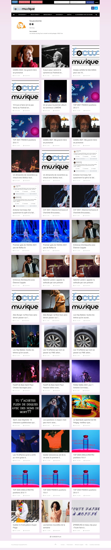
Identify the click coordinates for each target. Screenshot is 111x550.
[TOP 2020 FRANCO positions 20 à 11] (86, 476)
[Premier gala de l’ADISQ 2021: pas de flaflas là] (25, 231)
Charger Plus (56, 536)
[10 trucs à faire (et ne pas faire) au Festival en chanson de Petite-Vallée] (25, 91)
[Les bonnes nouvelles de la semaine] (55, 511)
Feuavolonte (27, 75)
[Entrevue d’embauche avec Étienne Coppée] (86, 231)
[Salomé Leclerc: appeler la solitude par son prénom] (55, 266)
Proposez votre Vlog (37, 2)
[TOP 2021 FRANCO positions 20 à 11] (86, 91)
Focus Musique (14, 544)
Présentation (70, 544)
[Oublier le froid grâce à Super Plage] (25, 511)
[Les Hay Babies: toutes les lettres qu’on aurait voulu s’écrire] (86, 301)
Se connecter (90, 2)
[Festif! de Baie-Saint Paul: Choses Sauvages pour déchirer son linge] (25, 371)
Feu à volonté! (33, 31)
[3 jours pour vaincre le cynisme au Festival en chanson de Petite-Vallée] (55, 56)
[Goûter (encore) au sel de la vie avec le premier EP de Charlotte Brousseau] (55, 441)
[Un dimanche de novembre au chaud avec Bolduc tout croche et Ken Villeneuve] (25, 161)
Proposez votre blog (24, 2)
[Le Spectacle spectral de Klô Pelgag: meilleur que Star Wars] (86, 406)
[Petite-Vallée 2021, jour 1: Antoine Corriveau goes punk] (86, 371)
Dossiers (59, 14)
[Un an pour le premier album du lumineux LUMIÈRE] (55, 91)
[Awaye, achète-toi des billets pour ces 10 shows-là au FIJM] (86, 56)
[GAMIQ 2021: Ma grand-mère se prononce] (55, 126)
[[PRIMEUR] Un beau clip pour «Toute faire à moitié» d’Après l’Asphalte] (86, 511)
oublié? (97, 2)
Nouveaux (22, 14)
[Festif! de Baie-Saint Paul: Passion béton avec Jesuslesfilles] (55, 371)
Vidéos (69, 14)
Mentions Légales (79, 544)
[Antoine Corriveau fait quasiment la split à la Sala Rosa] (86, 161)
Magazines (47, 14)
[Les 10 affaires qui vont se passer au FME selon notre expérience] (55, 336)
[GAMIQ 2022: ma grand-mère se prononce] (25, 56)
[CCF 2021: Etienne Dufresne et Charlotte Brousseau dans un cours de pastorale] (55, 196)
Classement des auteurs (84, 14)
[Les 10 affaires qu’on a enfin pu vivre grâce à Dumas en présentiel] (25, 441)
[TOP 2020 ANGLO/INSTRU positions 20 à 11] (25, 476)
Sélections (35, 14)
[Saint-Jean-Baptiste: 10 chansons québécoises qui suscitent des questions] (25, 406)
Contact (63, 544)
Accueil (15, 2)
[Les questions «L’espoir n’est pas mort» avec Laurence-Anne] (55, 406)
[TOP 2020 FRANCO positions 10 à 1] (55, 476)
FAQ (86, 544)
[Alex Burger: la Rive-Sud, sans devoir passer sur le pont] (25, 301)
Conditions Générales (95, 544)
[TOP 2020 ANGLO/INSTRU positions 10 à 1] (86, 441)
